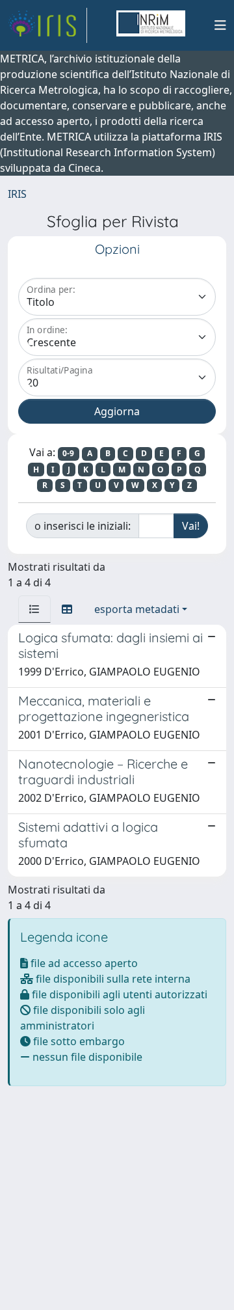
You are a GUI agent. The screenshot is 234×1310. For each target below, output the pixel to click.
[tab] (34, 609)
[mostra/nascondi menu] (220, 25)
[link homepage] (47, 25)
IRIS (17, 194)
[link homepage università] (151, 25)
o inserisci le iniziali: (82, 526)
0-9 (68, 453)
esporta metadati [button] (136, 609)
